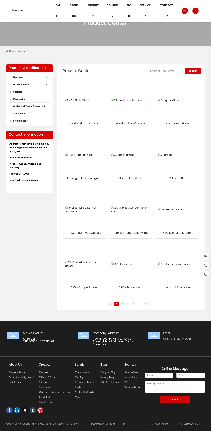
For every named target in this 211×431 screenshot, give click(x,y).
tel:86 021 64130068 (29, 340)
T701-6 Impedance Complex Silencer (84, 289)
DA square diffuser (177, 123)
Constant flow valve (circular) (177, 289)
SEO (123, 424)
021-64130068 (25, 157)
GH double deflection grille (130, 125)
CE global (111, 424)
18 (144, 304)
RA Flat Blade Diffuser (84, 123)
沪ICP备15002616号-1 (189, 424)
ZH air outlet (177, 178)
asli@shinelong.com (28, 179)
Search (193, 71)
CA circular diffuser (131, 178)
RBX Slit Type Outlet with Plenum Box (130, 234)
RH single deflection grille (84, 178)
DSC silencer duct (130, 287)
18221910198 (24, 163)
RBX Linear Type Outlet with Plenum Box (84, 234)
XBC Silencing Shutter (177, 233)
